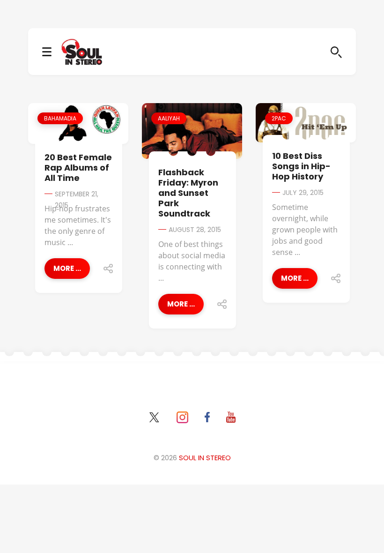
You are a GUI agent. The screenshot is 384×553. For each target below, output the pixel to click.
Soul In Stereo (205, 458)
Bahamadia (60, 118)
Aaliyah (169, 118)
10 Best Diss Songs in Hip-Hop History (301, 166)
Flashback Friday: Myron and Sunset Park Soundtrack (188, 192)
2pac (279, 118)
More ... (67, 268)
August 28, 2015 (195, 229)
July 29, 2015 (303, 192)
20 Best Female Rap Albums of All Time (78, 167)
